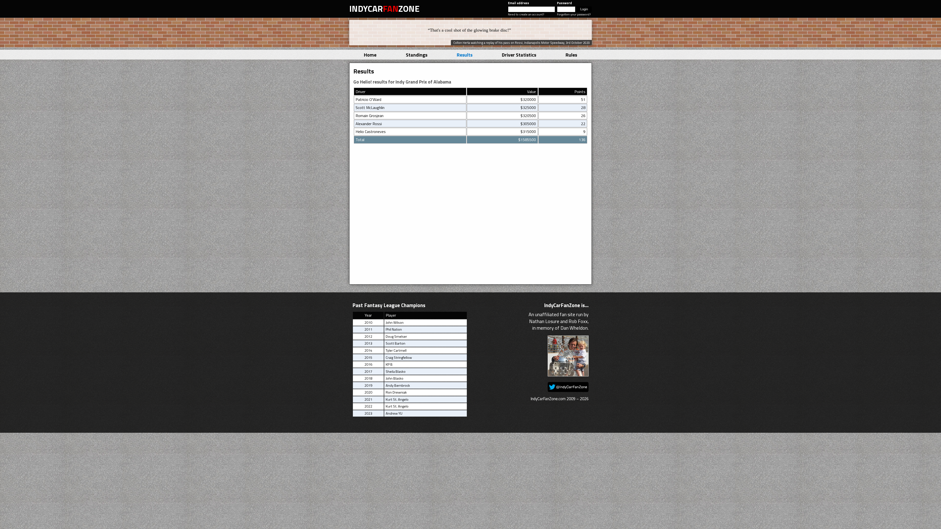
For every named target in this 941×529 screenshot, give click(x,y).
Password (564, 3)
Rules (571, 55)
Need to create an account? (526, 14)
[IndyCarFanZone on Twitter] (568, 390)
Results (464, 55)
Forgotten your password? (574, 14)
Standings (416, 55)
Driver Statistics (519, 55)
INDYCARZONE (384, 8)
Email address (518, 3)
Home (370, 55)
